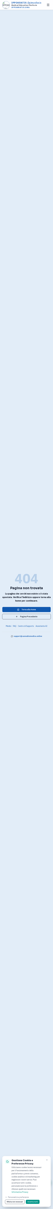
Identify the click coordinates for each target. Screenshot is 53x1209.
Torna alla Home (28, 609)
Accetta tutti (32, 1202)
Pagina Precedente (28, 616)
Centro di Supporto (26, 626)
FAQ (14, 626)
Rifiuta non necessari (15, 1202)
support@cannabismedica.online (28, 636)
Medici (8, 626)
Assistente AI (41, 626)
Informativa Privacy (20, 1192)
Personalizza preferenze (18, 1197)
